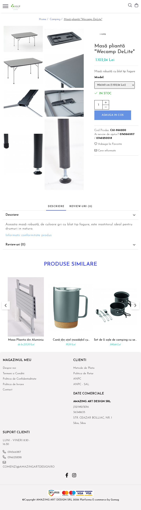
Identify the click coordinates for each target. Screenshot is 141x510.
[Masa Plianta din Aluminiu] (26, 307)
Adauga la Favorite (109, 144)
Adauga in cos (113, 115)
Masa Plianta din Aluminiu (26, 339)
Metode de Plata (83, 368)
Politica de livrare (13, 384)
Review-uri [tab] (80, 206)
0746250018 (14, 457)
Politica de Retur (83, 373)
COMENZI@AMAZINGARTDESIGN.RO (19, 467)
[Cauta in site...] (130, 5)
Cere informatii (106, 150)
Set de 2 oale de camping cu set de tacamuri (115, 339)
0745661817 (14, 452)
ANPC (77, 379)
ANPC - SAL (81, 384)
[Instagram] (74, 476)
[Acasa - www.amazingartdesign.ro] (24, 6)
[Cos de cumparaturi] (136, 5)
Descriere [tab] (56, 206)
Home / (44, 19)
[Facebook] (67, 476)
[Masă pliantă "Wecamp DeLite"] (23, 39)
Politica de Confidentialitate (19, 379)
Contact (7, 389)
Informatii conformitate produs (29, 235)
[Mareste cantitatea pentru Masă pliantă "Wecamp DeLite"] (105, 102)
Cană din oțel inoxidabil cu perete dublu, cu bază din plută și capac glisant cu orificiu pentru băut (70, 339)
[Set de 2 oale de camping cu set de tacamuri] (115, 307)
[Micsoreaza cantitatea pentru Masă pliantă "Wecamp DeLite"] (105, 107)
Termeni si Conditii (13, 373)
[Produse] (6, 7)
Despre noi (9, 368)
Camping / (56, 19)
